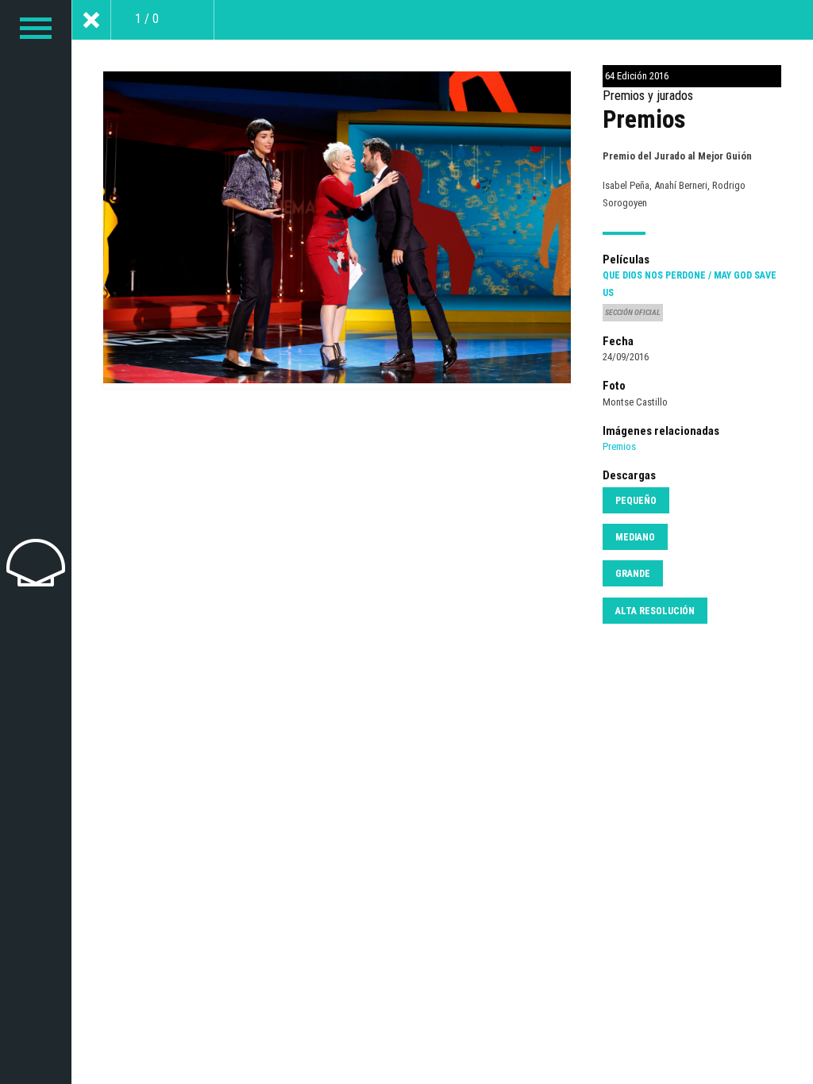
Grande (632, 573)
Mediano (635, 537)
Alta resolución (655, 611)
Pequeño (636, 500)
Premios (619, 446)
